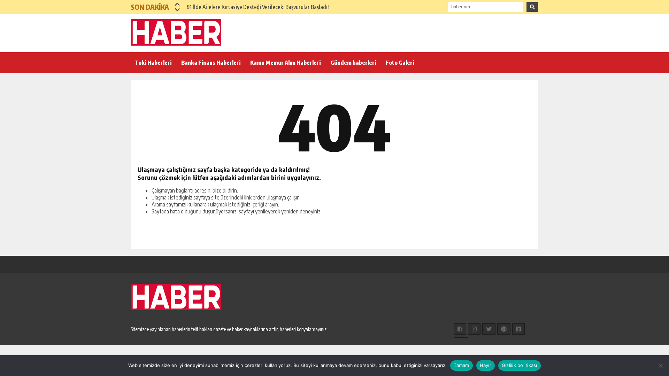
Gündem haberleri (353, 62)
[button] (177, 4)
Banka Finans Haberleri (211, 62)
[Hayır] (660, 365)
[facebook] (460, 329)
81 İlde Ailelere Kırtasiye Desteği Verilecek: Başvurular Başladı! (257, 6)
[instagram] (474, 329)
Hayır (485, 365)
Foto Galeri (400, 62)
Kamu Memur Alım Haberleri (285, 62)
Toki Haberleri (153, 62)
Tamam (461, 365)
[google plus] (503, 329)
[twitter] (488, 329)
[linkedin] (518, 329)
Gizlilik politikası (519, 365)
